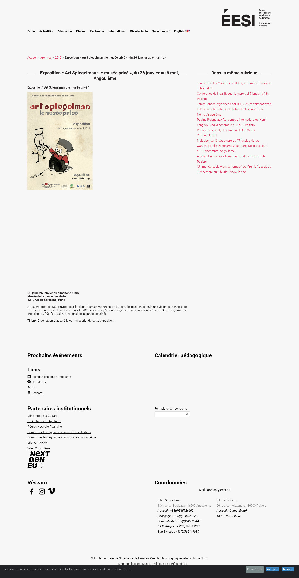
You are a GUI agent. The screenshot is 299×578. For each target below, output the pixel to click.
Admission (64, 31)
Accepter (272, 569)
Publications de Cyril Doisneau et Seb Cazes (226, 130)
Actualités (46, 31)
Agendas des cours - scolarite (51, 377)
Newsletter (38, 382)
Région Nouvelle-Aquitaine (44, 426)
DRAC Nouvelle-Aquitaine (44, 421)
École (31, 31)
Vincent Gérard (207, 135)
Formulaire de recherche (171, 408)
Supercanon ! (161, 31)
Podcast (37, 393)
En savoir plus (254, 569)
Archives (46, 57)
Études (80, 31)
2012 (58, 57)
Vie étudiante (139, 31)
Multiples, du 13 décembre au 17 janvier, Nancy (228, 140)
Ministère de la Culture (42, 416)
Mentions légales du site (134, 564)
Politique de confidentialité (170, 564)
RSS (34, 388)
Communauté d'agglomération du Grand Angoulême (61, 437)
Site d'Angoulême (169, 500)
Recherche (97, 31)
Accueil (32, 57)
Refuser (287, 569)
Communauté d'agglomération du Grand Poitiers (59, 432)
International (117, 31)
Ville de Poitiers (37, 443)
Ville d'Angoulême (38, 448)
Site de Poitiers (227, 500)
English (179, 31)
